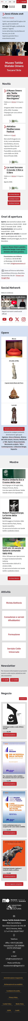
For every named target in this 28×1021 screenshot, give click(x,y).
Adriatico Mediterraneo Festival (13, 129)
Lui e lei (14, 405)
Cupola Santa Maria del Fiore (14, 383)
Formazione (14, 634)
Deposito (14, 449)
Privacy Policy (13, 997)
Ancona (16, 439)
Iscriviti (15, 680)
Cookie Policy (7, 1004)
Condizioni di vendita (13, 991)
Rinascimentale (19, 442)
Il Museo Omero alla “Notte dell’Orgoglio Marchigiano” (14, 94)
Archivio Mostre (14, 194)
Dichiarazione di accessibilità (13, 984)
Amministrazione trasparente (13, 978)
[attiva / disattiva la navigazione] (24, 6)
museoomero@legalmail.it (14, 965)
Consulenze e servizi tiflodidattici (14, 619)
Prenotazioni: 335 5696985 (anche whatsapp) (14, 946)
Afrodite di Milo (14, 361)
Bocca (14, 338)
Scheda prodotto (9, 735)
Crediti (17, 1010)
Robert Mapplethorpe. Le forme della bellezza (13, 515)
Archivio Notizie (14, 203)
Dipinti (10, 442)
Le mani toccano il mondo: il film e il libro (15, 170)
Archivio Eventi (14, 199)
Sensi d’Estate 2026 (14, 14)
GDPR (9, 1010)
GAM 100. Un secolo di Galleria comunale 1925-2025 (13, 550)
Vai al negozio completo (14, 884)
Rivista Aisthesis (14, 602)
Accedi (24, 1)
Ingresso (5, 437)
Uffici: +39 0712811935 (14, 943)
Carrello (23, 698)
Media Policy (20, 1004)
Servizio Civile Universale (14, 650)
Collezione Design (20, 447)
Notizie (14, 102)
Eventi (12, 18)
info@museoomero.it (17, 264)
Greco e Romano (14, 437)
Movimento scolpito (12, 444)
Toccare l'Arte (14, 70)
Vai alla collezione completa (14, 429)
